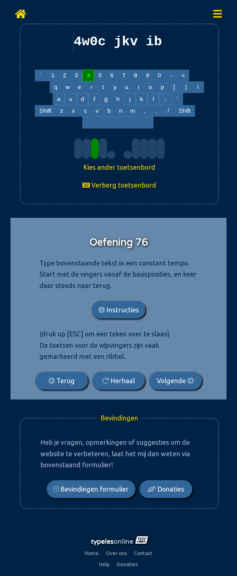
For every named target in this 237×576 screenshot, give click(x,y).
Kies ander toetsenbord (119, 167)
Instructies (122, 310)
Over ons (116, 553)
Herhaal (122, 380)
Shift (45, 110)
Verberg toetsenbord (123, 185)
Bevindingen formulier (94, 489)
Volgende (172, 380)
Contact (143, 553)
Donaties (170, 489)
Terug (65, 380)
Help (104, 564)
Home (92, 553)
